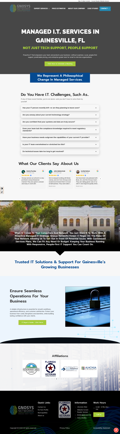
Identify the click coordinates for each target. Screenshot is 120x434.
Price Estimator (58, 8)
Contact (104, 8)
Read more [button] (52, 186)
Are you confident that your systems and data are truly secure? (49, 122)
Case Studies (92, 8)
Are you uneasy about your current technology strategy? (46, 115)
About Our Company (76, 8)
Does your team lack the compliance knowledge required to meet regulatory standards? (54, 130)
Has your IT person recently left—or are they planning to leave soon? (51, 108)
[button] (100, 178)
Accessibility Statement (101, 428)
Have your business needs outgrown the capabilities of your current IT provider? (56, 137)
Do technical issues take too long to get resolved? (43, 151)
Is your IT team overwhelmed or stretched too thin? (44, 144)
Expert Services (41, 8)
